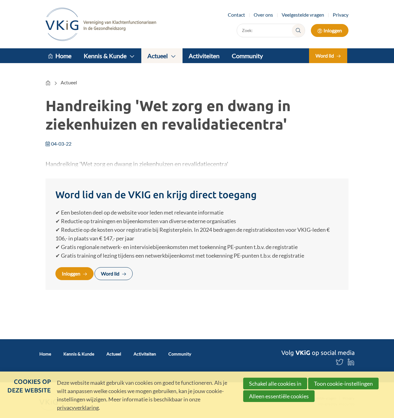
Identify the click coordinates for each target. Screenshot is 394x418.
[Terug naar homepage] (101, 24)
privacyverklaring (78, 407)
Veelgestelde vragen (303, 15)
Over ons (263, 15)
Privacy (340, 15)
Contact (236, 15)
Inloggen (333, 30)
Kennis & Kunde (105, 55)
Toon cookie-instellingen (343, 383)
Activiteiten (204, 55)
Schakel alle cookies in (275, 383)
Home (63, 55)
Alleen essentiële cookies (279, 396)
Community (247, 55)
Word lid (325, 55)
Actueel (157, 55)
